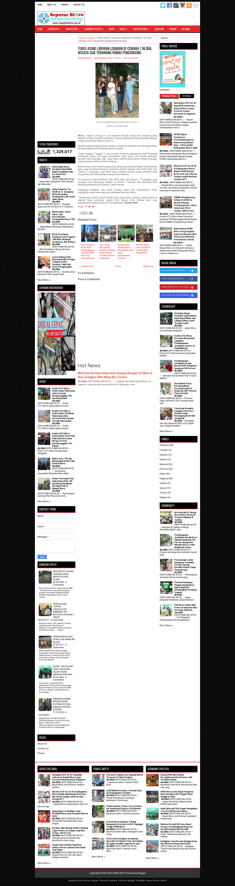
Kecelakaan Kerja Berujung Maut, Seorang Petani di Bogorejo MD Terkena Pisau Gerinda (185, 388)
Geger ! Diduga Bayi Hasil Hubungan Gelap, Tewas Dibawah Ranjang (63, 670)
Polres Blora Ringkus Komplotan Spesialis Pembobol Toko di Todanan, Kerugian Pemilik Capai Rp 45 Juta (124, 841)
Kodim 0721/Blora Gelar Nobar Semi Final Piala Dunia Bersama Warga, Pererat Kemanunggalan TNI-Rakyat (63, 439)
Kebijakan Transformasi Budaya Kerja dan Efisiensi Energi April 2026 (179, 842)
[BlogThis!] (84, 213)
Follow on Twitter (173, 270)
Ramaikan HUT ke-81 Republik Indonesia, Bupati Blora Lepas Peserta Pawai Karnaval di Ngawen (185, 108)
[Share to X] (87, 213)
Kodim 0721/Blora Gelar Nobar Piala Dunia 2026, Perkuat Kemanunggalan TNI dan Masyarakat (63, 393)
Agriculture (73, 29)
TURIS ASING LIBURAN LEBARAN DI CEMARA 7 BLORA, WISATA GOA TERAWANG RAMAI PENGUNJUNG (115, 50)
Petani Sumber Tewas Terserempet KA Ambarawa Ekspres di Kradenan (124, 807)
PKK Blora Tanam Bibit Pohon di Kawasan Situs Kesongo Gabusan (185, 607)
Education (159, 29)
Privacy (64, 4)
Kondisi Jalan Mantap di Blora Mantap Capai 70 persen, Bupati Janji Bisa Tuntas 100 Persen (70, 830)
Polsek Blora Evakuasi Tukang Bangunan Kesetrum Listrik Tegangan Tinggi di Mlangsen (124, 824)
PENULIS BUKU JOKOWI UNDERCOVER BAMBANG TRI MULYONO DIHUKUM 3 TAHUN (63, 611)
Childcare (164, 445)
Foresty (163, 450)
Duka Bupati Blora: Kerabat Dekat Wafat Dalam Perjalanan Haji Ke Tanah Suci (62, 170)
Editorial (185, 29)
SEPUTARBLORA (116, 873)
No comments (131, 58)
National (164, 464)
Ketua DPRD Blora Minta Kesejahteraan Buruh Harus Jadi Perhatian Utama (176, 777)
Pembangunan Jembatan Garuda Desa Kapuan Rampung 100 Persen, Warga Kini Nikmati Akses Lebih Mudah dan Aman (185, 541)
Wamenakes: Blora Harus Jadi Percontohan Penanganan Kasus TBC (63, 215)
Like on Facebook (172, 279)
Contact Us (79, 4)
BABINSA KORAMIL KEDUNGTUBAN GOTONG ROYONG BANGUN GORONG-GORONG (62, 704)
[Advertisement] (56, 87)
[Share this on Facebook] (86, 206)
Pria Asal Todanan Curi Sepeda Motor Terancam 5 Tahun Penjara (124, 776)
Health (124, 29)
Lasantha (113, 880)
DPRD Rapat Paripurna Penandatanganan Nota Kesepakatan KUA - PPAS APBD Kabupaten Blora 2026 (185, 141)
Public (163, 473)
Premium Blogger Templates (132, 880)
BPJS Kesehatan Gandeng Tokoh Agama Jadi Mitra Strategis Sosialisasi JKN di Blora (63, 238)
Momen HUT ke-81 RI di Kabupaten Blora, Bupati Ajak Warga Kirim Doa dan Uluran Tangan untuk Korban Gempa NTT (185, 173)
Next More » (44, 279)
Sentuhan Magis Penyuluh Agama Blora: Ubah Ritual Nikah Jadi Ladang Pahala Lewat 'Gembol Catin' (185, 318)
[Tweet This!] (89, 206)
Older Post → (149, 266)
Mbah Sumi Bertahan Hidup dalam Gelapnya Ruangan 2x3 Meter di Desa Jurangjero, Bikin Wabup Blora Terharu (115, 375)
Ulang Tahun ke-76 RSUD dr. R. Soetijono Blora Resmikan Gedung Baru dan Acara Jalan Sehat (63, 194)
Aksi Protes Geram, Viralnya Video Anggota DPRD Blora (63, 575)
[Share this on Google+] (93, 206)
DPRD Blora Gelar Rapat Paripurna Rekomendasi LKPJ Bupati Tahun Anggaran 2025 (177, 794)
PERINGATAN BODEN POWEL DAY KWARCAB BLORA (64, 639)
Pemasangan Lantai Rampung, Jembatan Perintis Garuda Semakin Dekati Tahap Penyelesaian (185, 565)
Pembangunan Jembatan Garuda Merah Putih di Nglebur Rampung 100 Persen (185, 365)
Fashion (172, 29)
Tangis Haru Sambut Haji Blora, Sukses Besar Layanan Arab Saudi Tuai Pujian (68, 847)
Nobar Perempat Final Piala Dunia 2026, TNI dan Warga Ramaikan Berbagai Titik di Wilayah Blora (62, 483)
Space (163, 488)
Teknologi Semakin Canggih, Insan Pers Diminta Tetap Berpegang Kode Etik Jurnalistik (184, 413)
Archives (186, 96)
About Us (51, 4)
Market (163, 459)
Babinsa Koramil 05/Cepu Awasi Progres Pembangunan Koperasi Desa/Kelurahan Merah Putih (177, 826)
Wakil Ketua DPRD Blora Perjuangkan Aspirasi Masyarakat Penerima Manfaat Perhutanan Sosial (185, 234)
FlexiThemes (84, 880)
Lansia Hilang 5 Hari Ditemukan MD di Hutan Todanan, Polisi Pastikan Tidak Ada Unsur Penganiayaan (63, 262)
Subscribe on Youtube (175, 287)
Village (163, 497)
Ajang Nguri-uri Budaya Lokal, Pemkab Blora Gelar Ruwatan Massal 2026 (70, 813)
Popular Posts (169, 96)
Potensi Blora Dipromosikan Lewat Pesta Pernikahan (143, 249)
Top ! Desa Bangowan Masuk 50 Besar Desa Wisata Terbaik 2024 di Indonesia (107, 252)
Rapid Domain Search (157, 880)
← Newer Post (86, 266)
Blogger (142, 873)
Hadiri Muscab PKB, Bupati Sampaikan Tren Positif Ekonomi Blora (179, 809)
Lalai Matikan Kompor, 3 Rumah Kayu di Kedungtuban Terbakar (124, 791)
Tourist (163, 492)
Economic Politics (94, 29)
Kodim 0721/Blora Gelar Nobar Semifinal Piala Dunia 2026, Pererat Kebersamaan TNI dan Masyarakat (63, 416)
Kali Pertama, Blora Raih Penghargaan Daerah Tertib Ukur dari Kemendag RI (87, 252)
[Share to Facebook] (91, 213)
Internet (163, 454)
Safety (163, 483)
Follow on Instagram (175, 295)
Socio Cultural (141, 29)
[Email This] (81, 213)
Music (112, 29)
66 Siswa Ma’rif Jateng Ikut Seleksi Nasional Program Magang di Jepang (185, 516)
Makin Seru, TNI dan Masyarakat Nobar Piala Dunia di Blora (63, 461)
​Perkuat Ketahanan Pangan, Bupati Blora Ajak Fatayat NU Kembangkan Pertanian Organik (185, 587)
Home (40, 4)
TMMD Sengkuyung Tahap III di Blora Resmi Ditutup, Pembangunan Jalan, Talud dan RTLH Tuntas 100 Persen (185, 204)
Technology (54, 29)
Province (164, 469)
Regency (164, 478)
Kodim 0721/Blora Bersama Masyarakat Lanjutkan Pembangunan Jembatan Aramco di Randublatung (184, 342)
